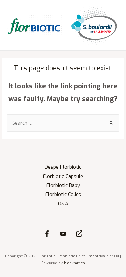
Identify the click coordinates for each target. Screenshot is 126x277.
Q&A (63, 203)
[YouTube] (63, 233)
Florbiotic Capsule (63, 176)
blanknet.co (74, 263)
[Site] (79, 233)
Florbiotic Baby (63, 185)
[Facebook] (47, 233)
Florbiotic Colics (63, 194)
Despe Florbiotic (63, 167)
